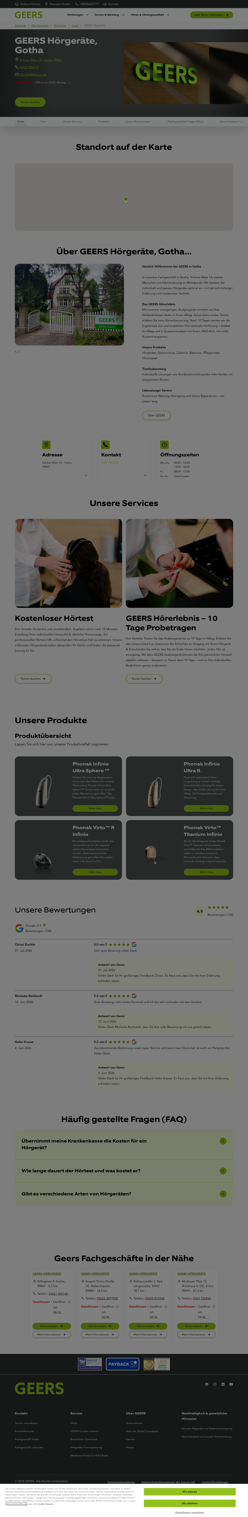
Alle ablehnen (190, 1503)
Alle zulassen (189, 1491)
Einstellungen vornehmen (189, 1512)
